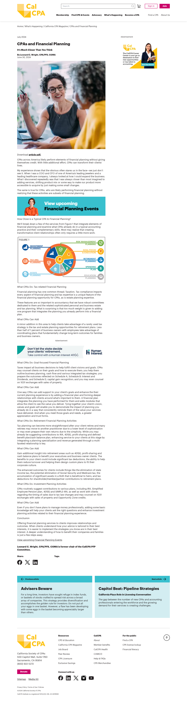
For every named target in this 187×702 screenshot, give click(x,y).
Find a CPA (153, 15)
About (97, 640)
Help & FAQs (100, 659)
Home (20, 26)
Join (165, 6)
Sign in (151, 6)
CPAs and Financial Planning (83, 26)
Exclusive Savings (66, 663)
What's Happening (113, 15)
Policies (41, 687)
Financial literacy (131, 650)
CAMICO (98, 654)
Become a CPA (132, 15)
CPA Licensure (65, 659)
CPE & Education (66, 640)
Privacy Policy (22, 687)
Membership (62, 15)
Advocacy (97, 15)
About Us (165, 15)
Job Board (63, 650)
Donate (23, 672)
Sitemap (21, 679)
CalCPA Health (101, 650)
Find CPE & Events (80, 15)
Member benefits (102, 645)
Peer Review (64, 654)
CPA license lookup (132, 645)
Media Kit (33, 679)
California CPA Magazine (56, 26)
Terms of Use (32, 687)
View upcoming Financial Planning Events (39, 540)
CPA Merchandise (102, 663)
